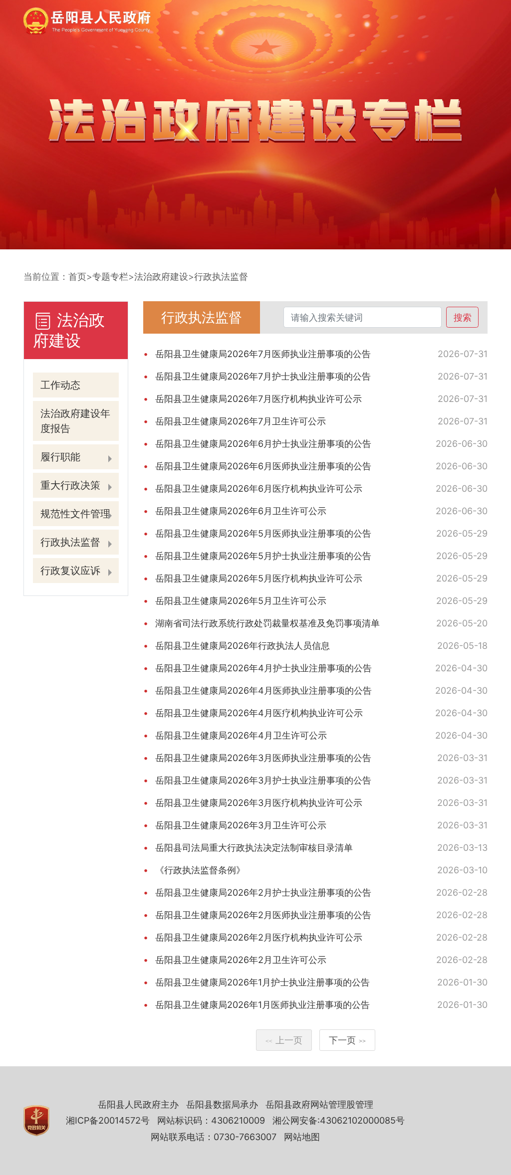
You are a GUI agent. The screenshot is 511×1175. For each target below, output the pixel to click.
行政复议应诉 (70, 571)
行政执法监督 (221, 276)
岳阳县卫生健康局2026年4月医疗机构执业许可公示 (259, 713)
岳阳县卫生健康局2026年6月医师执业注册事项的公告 (263, 466)
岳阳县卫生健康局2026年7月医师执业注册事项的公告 (263, 354)
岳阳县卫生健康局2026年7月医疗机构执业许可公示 (258, 398)
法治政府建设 (161, 276)
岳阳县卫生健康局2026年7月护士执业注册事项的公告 (263, 376)
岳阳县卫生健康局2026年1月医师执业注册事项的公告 (262, 1004)
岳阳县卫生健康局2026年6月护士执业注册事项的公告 (263, 443)
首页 (77, 276)
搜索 (463, 317)
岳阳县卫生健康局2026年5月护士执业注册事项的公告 (263, 556)
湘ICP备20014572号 (108, 1120)
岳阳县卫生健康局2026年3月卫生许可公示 (240, 825)
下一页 (347, 1040)
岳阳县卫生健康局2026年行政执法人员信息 (242, 645)
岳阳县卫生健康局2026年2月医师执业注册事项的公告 (263, 915)
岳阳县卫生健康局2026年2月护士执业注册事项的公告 (263, 892)
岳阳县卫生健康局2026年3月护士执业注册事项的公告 (263, 780)
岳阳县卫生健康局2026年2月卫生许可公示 (240, 960)
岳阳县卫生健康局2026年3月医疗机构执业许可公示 (258, 802)
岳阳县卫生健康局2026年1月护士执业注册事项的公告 (262, 982)
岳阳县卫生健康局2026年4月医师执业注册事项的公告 (263, 690)
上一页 (283, 1040)
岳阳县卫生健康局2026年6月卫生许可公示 (240, 511)
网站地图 (302, 1137)
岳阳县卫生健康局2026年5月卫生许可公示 (240, 600)
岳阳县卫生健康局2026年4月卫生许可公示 (241, 735)
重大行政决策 (70, 485)
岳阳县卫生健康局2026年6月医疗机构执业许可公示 (258, 488)
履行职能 (60, 457)
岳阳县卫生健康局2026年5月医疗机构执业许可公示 (258, 578)
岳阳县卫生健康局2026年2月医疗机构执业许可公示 (258, 937)
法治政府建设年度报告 (75, 420)
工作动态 (60, 385)
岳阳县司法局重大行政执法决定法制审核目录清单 (254, 847)
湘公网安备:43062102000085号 (338, 1120)
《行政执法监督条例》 (200, 870)
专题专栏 (110, 276)
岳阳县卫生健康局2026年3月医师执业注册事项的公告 (263, 758)
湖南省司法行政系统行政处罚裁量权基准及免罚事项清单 (267, 623)
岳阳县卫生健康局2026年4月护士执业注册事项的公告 (263, 668)
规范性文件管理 (75, 514)
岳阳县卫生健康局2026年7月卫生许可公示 (240, 421)
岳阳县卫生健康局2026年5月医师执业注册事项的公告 (263, 533)
